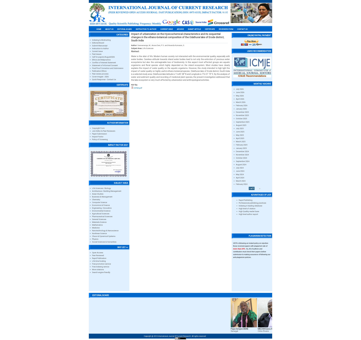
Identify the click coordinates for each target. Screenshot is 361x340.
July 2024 (240, 168)
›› (259, 188)
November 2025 (242, 115)
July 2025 (240, 128)
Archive (180, 29)
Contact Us (242, 29)
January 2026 (241, 109)
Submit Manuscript (99, 46)
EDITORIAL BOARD (124, 29)
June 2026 (240, 92)
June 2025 (240, 132)
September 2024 (242, 161)
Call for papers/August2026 (103, 57)
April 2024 (240, 178)
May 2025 (240, 135)
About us (109, 29)
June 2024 (240, 171)
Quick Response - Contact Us (104, 79)
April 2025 (240, 138)
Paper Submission (99, 134)
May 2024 (240, 174)
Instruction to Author (100, 48)
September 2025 (242, 122)
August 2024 (241, 165)
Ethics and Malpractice (101, 60)
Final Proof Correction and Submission (107, 68)
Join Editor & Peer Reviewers (103, 131)
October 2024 (241, 158)
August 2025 (241, 125)
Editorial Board (98, 43)
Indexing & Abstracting (101, 40)
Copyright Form (98, 128)
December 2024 (242, 151)
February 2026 (241, 105)
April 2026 (240, 99)
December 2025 (242, 112)
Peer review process (100, 74)
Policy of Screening (100, 139)
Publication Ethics (99, 71)
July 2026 (240, 89)
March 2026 (240, 102)
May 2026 (240, 96)
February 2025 (241, 145)
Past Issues (96, 54)
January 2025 (241, 148)
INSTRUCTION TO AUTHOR (146, 29)
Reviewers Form (226, 29)
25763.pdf (138, 88)
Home (98, 29)
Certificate (210, 29)
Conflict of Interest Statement (104, 63)
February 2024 (241, 184)
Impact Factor (97, 137)
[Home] (159, 25)
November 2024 (242, 155)
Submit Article (194, 29)
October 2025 (241, 119)
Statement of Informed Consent (105, 65)
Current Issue (166, 29)
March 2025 (240, 142)
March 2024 (240, 181)
